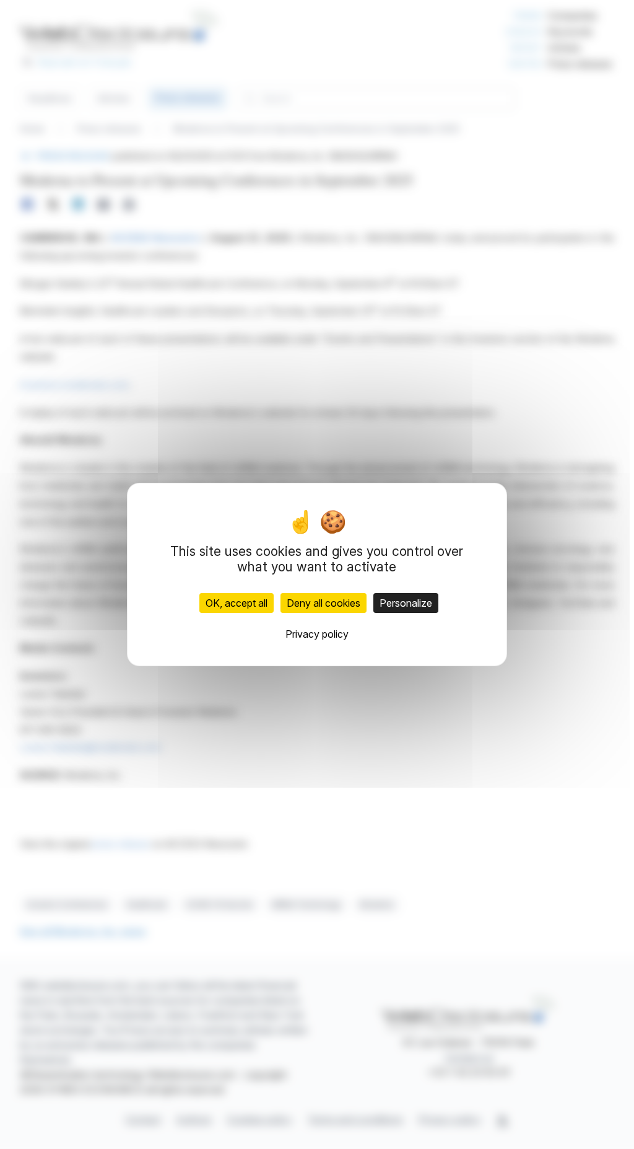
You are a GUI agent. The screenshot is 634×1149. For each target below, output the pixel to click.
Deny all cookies (323, 603)
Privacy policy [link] (317, 634)
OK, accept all (236, 603)
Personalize (406, 603)
